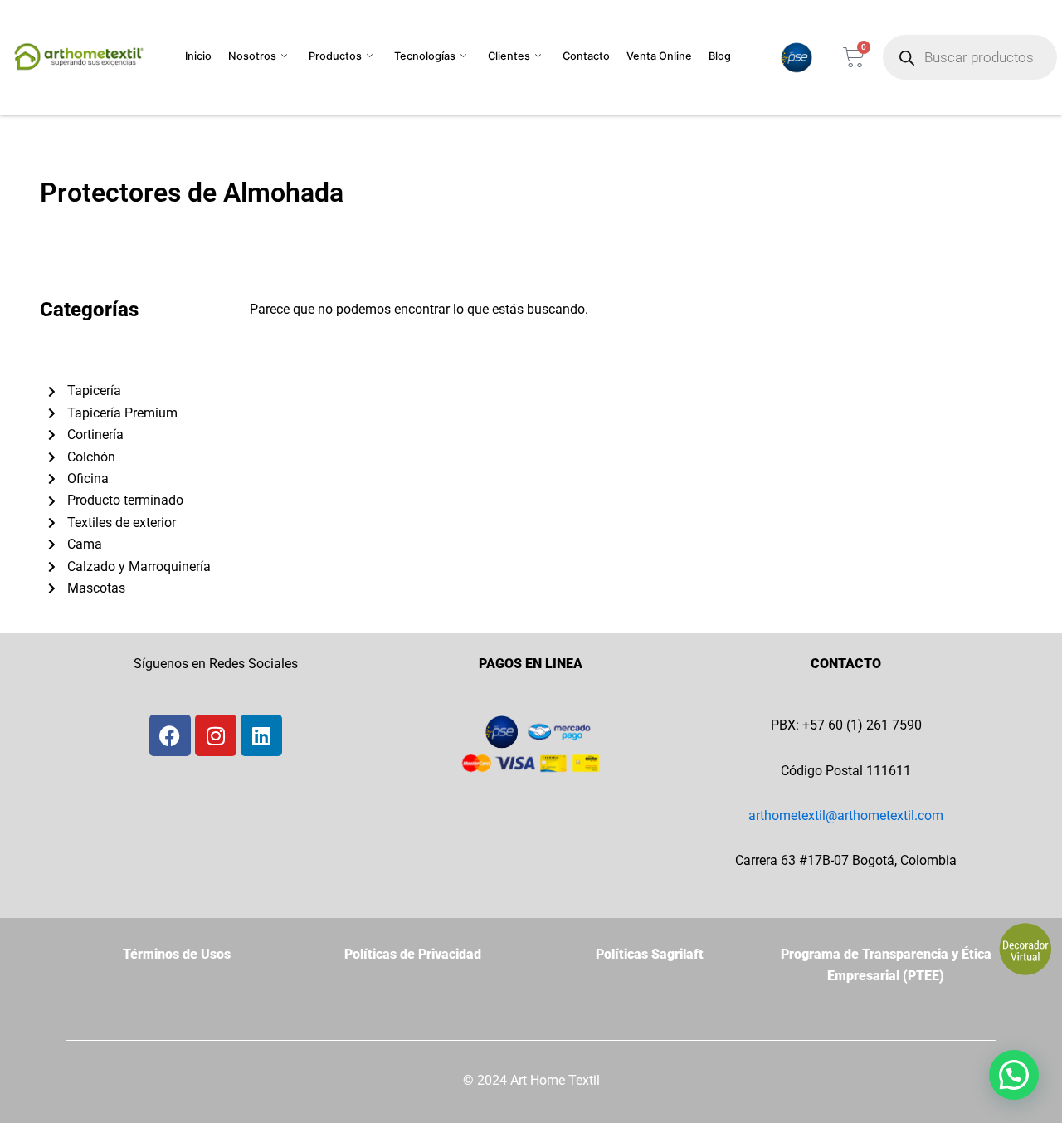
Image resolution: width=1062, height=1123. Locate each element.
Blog (720, 56)
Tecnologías (424, 56)
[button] (1014, 1075)
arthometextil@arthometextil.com (845, 815)
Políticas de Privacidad (412, 954)
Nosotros (252, 56)
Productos (335, 56)
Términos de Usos (177, 954)
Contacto (586, 56)
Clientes (509, 56)
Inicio (198, 56)
